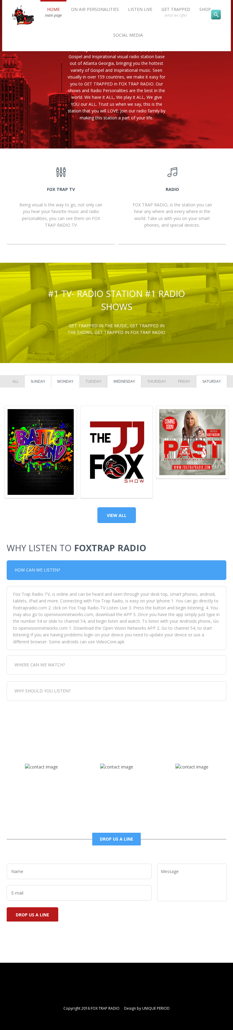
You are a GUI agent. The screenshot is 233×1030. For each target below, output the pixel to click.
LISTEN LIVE (140, 9)
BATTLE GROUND (40, 423)
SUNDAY (38, 381)
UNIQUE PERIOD (156, 1008)
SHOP (205, 9)
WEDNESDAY (124, 381)
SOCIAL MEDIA (128, 35)
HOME (53, 12)
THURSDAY (156, 381)
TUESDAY (93, 381)
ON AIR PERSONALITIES (95, 9)
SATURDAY (211, 381)
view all (117, 515)
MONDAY (65, 381)
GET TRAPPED (175, 12)
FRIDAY (184, 381)
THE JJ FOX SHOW (116, 423)
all (15, 381)
